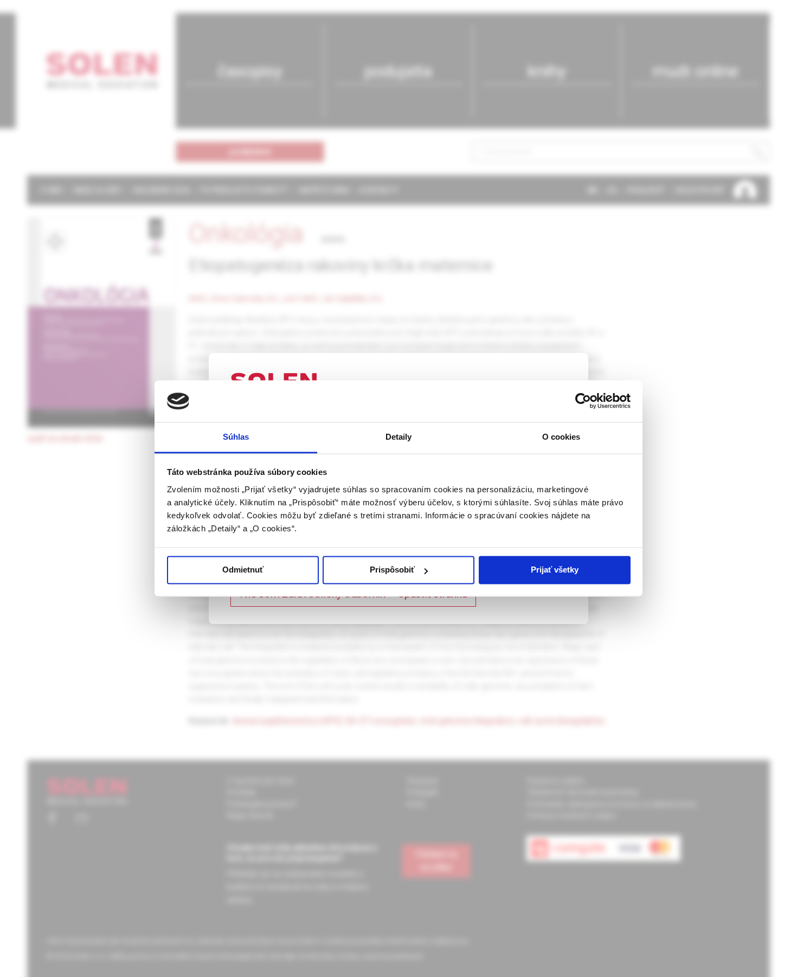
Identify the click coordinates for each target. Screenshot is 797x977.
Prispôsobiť (392, 570)
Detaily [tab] (398, 436)
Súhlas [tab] (236, 436)
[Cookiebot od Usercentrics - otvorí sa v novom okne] (583, 401)
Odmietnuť (242, 570)
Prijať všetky (555, 570)
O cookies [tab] (561, 436)
